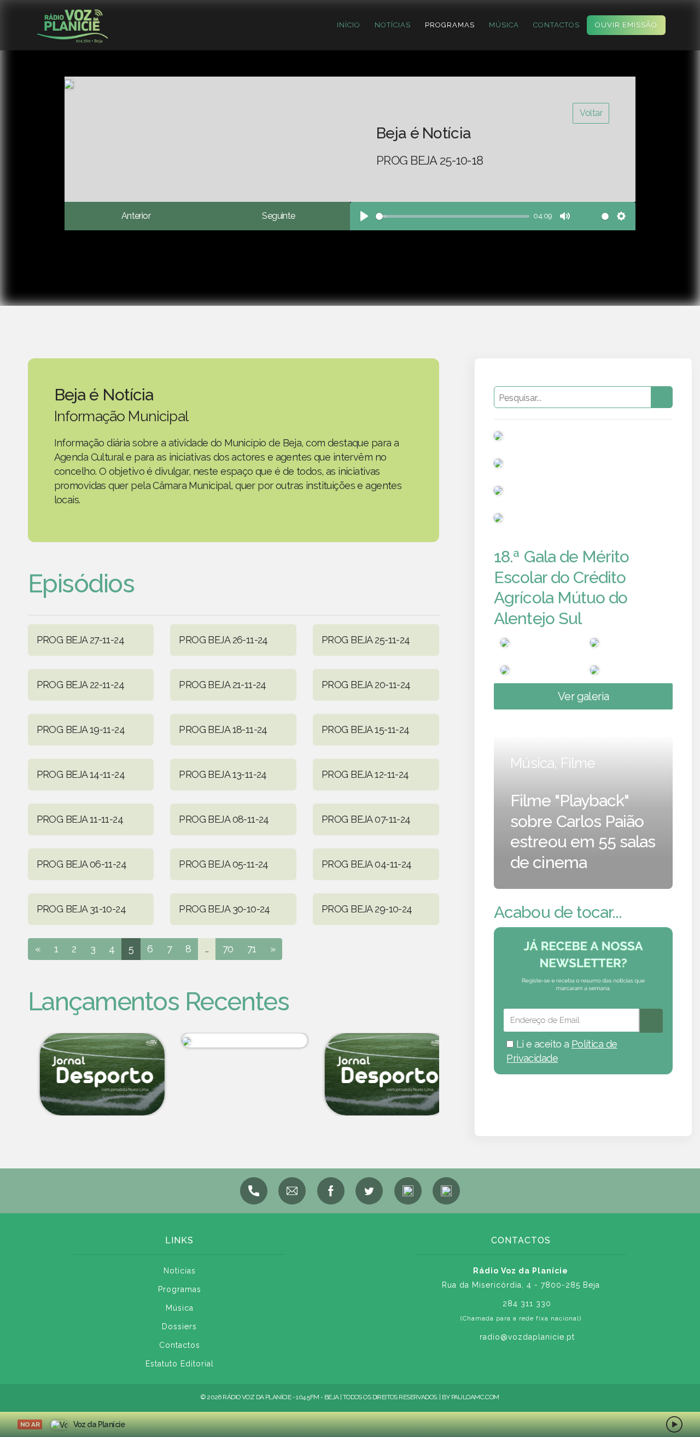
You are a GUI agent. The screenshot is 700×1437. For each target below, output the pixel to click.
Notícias (393, 25)
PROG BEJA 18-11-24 (223, 729)
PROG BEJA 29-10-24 (367, 909)
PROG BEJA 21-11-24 (222, 684)
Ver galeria (583, 696)
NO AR (29, 1424)
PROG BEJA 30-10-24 (224, 909)
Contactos (556, 25)
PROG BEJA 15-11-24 (366, 729)
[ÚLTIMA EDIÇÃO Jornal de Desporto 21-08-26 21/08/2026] (378, 1074)
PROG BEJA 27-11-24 (81, 639)
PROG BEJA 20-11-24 (366, 684)
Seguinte (278, 216)
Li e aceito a (561, 1051)
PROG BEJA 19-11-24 (81, 729)
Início (348, 25)
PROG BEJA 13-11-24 (223, 774)
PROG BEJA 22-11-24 (81, 684)
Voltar (591, 113)
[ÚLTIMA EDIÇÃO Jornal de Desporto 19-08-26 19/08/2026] (93, 1074)
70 (228, 949)
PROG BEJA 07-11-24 (366, 819)
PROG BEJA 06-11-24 (82, 864)
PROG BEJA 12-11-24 (365, 774)
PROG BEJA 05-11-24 (224, 864)
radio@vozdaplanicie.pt (527, 1337)
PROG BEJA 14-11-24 (81, 774)
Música (504, 25)
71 (251, 949)
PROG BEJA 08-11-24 (224, 819)
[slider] (452, 216)
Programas (450, 25)
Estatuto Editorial (179, 1363)
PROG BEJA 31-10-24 (81, 909)
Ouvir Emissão (626, 25)
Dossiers (179, 1326)
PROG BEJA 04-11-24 (367, 864)
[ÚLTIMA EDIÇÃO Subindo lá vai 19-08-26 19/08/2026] (236, 1040)
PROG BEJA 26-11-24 (223, 639)
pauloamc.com (475, 1397)
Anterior (135, 216)
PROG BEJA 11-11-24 (80, 819)
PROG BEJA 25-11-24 (366, 639)
